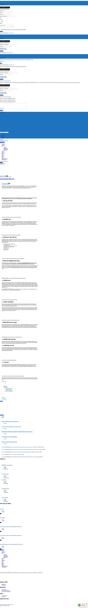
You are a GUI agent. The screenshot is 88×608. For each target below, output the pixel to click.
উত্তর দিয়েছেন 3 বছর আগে (5, 184)
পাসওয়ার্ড (1, 14)
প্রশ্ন (2, 146)
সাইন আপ (3, 112)
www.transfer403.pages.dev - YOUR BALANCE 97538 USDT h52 (11, 535)
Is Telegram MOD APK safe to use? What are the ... (12, 426)
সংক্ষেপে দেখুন (4, 381)
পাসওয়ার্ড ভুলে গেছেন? (3, 49)
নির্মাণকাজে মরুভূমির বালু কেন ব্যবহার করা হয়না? (10, 421)
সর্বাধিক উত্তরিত (6, 149)
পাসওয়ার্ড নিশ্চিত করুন (3, 16)
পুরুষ (2, 19)
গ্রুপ (2, 559)
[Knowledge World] (3, 486)
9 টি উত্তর (5, 428)
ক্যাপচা (1, 23)
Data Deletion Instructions (6, 591)
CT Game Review (5, 474)
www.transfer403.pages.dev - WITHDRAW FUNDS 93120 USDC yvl (11, 544)
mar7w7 (3, 454)
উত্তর (2, 417)
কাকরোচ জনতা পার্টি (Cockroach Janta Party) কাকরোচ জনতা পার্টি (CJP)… (22, 449)
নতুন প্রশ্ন (5, 147)
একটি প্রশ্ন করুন (2, 141)
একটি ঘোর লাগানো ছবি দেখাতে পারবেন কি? (9, 442)
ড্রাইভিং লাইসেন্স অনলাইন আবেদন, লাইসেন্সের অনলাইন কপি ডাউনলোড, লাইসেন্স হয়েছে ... (17, 431)
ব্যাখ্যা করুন (2, 108)
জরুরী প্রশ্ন (3, 145)
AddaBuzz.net (6, 605)
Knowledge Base (4, 595)
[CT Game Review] (3, 472)
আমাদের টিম (4, 584)
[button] (82, 605)
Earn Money (4, 479)
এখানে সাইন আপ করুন (9, 52)
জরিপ (2, 561)
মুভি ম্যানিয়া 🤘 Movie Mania (7, 465)
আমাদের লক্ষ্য (4, 585)
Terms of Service (9, 29)
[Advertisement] (19, 408)
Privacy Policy (15, 29)
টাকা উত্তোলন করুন (5, 158)
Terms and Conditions (5, 590)
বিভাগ (3, 564)
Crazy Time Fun (5, 497)
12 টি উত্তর (5, 423)
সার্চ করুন (1, 139)
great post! (12, 454)
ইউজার (3, 563)
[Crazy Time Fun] (3, 495)
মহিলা (2, 21)
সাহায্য (3, 565)
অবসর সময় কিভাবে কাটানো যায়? (7, 179)
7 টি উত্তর (5, 438)
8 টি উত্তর (5, 433)
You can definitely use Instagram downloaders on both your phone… (22, 447)
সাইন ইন (1, 112)
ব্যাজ (2, 562)
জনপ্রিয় (3, 416)
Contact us (3, 596)
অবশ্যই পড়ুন (5, 150)
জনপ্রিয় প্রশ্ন (5, 148)
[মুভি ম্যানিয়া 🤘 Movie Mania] (3, 463)
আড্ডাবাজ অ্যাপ (4, 159)
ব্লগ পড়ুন (3, 558)
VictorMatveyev (2, 517)
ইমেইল (1, 12)
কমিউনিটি (3, 560)
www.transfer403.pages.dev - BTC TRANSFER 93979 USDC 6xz (11, 526)
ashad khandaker (5, 183)
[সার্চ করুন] (0, 133)
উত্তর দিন (1, 401)
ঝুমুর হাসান (3, 449)
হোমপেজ (3, 144)
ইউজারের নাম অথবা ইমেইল (4, 44)
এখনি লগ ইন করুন (11, 33)
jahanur (3, 447)
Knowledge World (5, 488)
